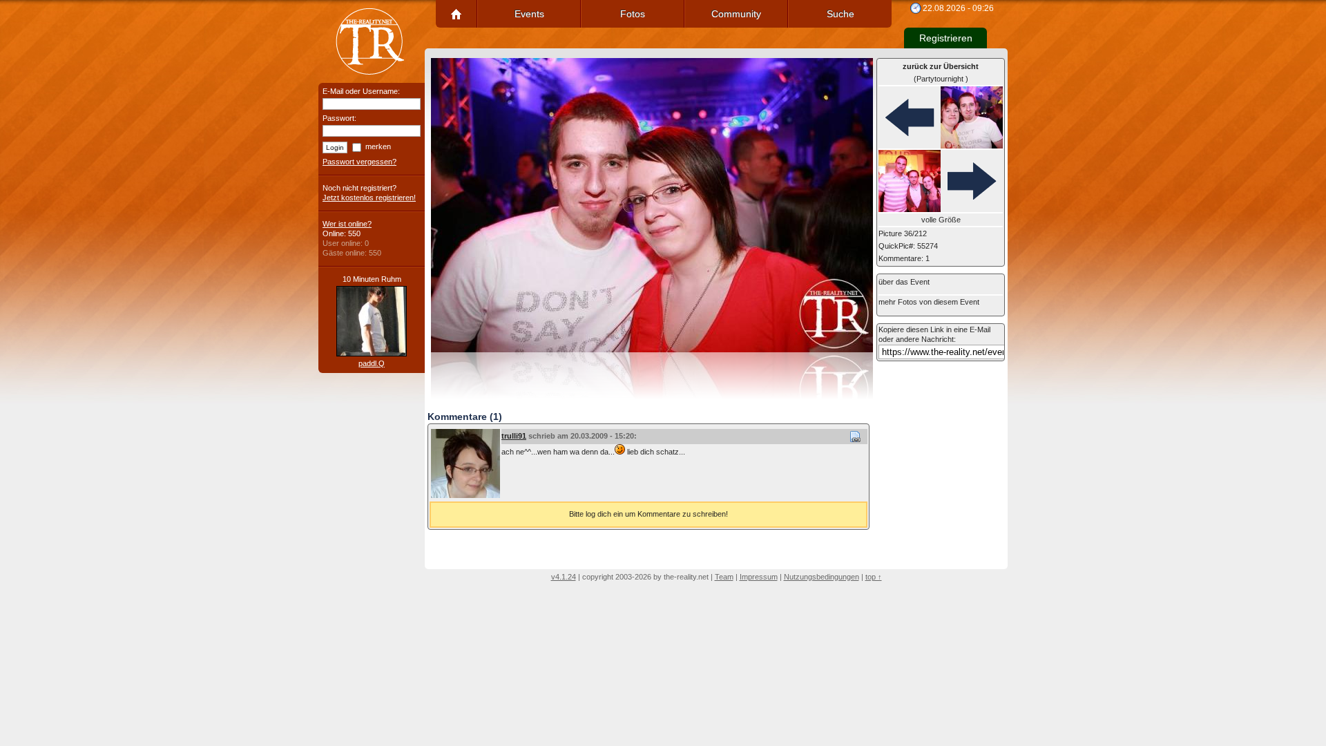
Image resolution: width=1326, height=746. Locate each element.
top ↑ (873, 577)
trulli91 (513, 436)
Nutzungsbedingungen (821, 577)
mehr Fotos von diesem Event (928, 302)
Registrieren (945, 38)
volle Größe (941, 220)
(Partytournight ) (941, 72)
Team (724, 577)
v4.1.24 (563, 577)
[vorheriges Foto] (940, 118)
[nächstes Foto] (940, 181)
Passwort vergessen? (359, 161)
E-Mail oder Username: (361, 91)
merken (378, 146)
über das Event (904, 282)
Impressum (759, 577)
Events (529, 13)
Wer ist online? (347, 224)
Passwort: (339, 118)
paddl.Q (371, 363)
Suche (840, 13)
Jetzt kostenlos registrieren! (369, 197)
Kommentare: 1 (904, 258)
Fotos (632, 13)
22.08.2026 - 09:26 (958, 8)
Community (736, 13)
